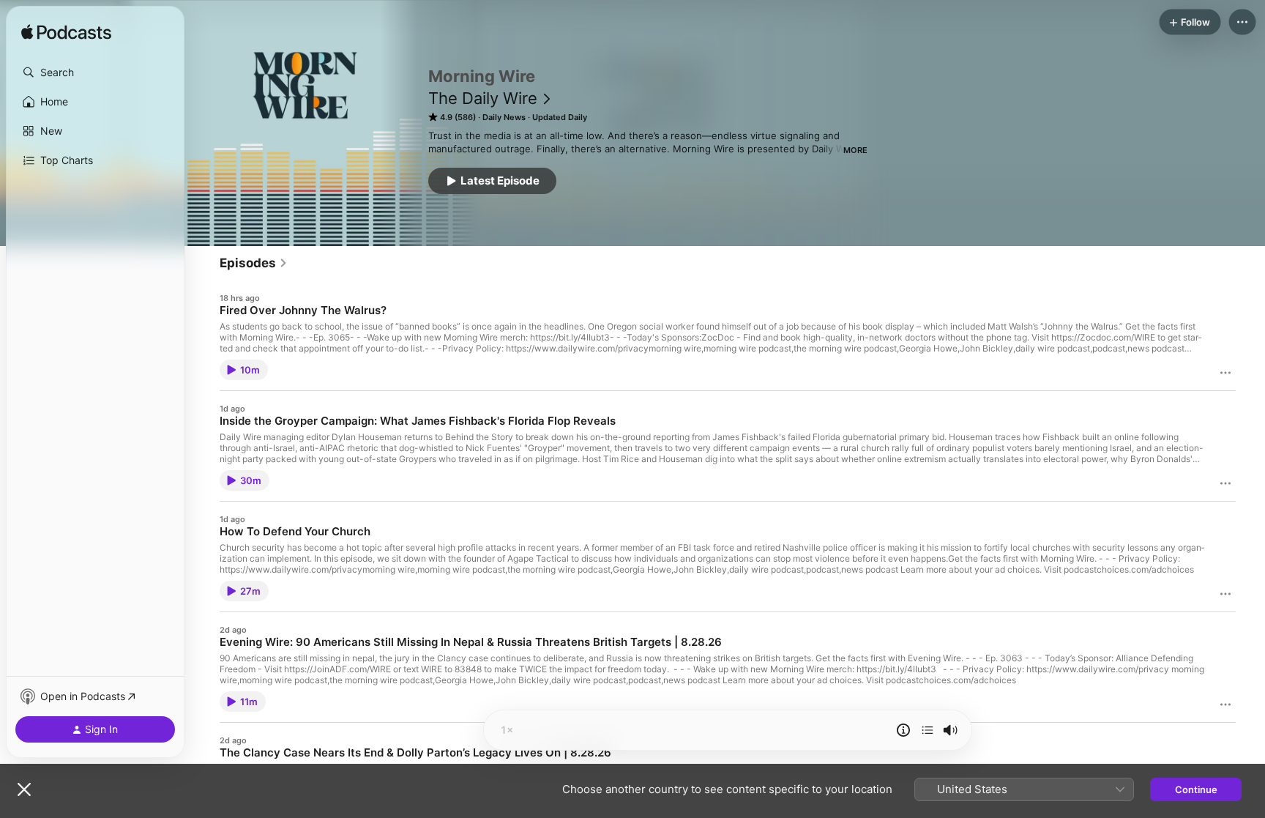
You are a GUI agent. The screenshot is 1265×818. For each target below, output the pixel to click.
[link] (254, 263)
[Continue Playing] (927, 730)
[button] (95, 72)
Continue (1196, 789)
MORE (855, 150)
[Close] (24, 789)
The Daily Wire (482, 98)
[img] (66, 33)
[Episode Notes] (903, 730)
